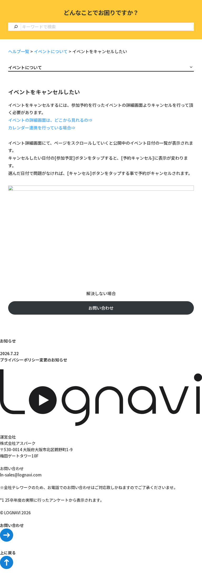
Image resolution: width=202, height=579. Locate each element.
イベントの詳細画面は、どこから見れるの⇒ (50, 120)
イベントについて (51, 51)
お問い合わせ (101, 308)
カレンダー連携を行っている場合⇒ (41, 127)
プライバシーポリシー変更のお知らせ (33, 359)
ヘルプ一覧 (18, 51)
